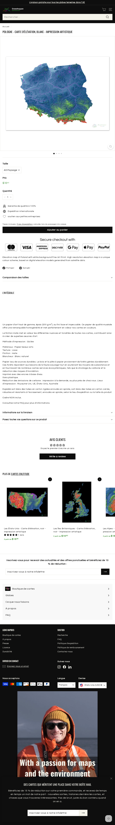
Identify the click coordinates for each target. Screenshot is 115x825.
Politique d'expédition (68, 643)
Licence (6, 648)
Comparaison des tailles (16, 277)
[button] (11, 535)
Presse (6, 643)
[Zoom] (110, 146)
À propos (7, 639)
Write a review (57, 456)
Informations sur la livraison (17, 412)
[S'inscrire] (83, 813)
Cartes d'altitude (20, 474)
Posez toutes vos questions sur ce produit (25, 419)
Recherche (63, 635)
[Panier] (104, 9)
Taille (5, 164)
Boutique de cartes (12, 635)
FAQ (60, 639)
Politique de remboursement (71, 648)
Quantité (7, 191)
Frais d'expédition (25, 224)
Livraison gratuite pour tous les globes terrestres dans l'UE (57, 2)
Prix (5, 178)
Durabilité (7, 652)
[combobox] (57, 17)
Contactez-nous (65, 652)
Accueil (6, 26)
